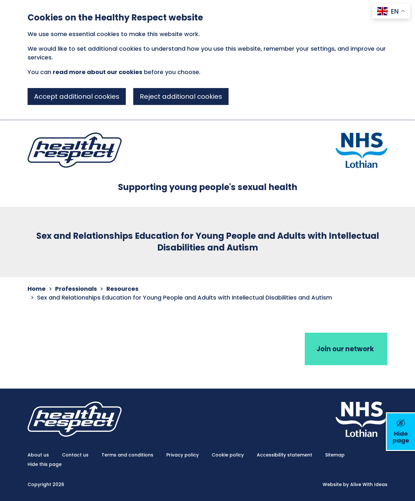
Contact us (75, 455)
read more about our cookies (97, 72)
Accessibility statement (284, 455)
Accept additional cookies (76, 96)
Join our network (345, 348)
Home (37, 289)
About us (38, 455)
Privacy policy (182, 455)
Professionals (76, 289)
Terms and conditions (127, 455)
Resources (122, 289)
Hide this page (45, 464)
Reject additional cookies (181, 96)
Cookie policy (228, 455)
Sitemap (335, 455)
